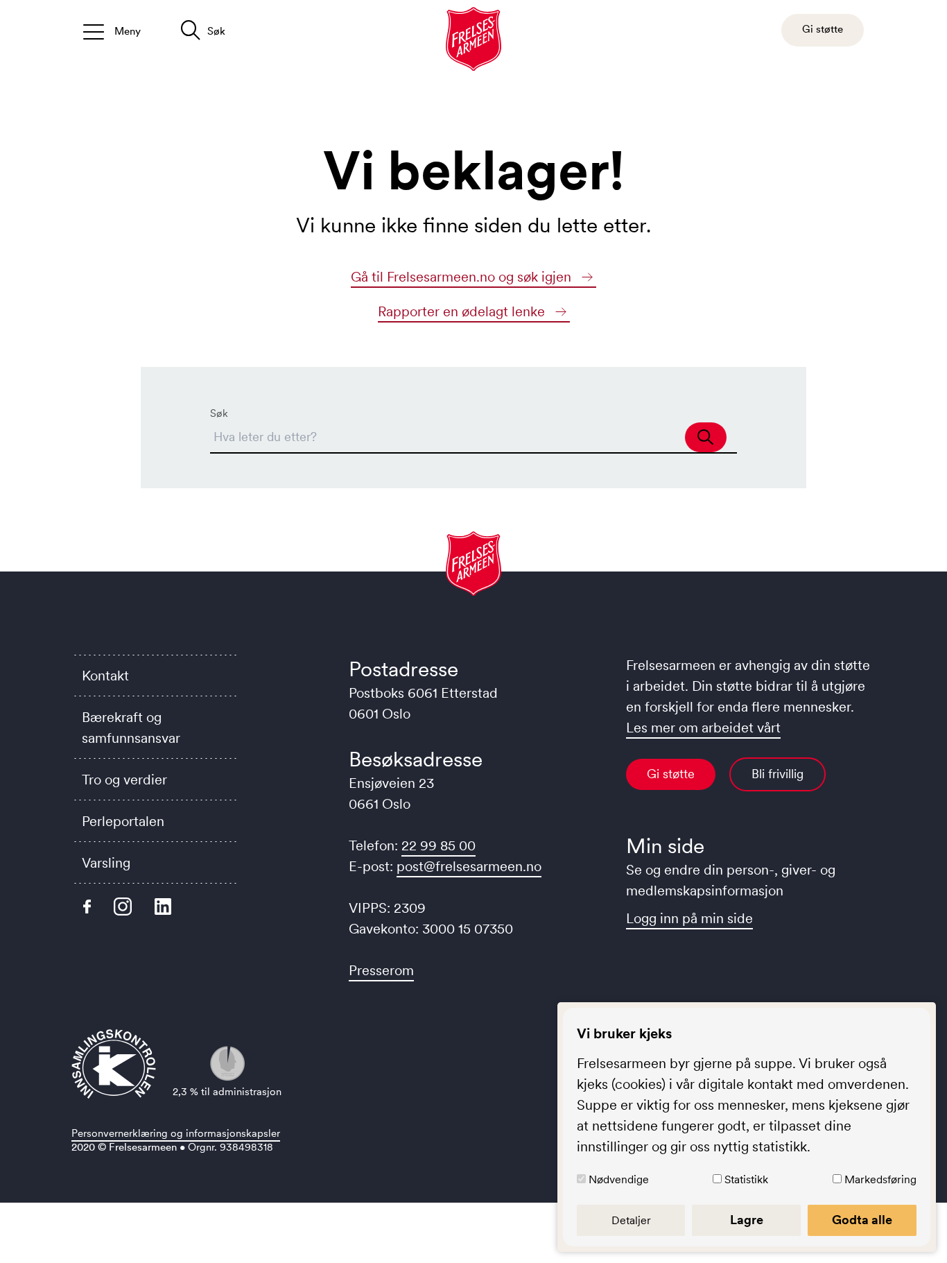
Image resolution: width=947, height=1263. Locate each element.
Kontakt (105, 676)
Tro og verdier (124, 780)
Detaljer (631, 1220)
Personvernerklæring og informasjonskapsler (175, 1133)
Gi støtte (671, 774)
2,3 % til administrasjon (227, 1091)
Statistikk (746, 1179)
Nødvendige (619, 1179)
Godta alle (862, 1220)
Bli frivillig (777, 774)
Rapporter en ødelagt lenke (463, 311)
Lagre (746, 1220)
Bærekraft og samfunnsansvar (131, 727)
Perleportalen (123, 821)
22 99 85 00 (438, 845)
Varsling (106, 863)
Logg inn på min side (689, 918)
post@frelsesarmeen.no (469, 866)
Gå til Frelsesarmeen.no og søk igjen (463, 277)
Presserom (381, 970)
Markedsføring (880, 1179)
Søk (219, 413)
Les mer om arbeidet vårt (703, 728)
